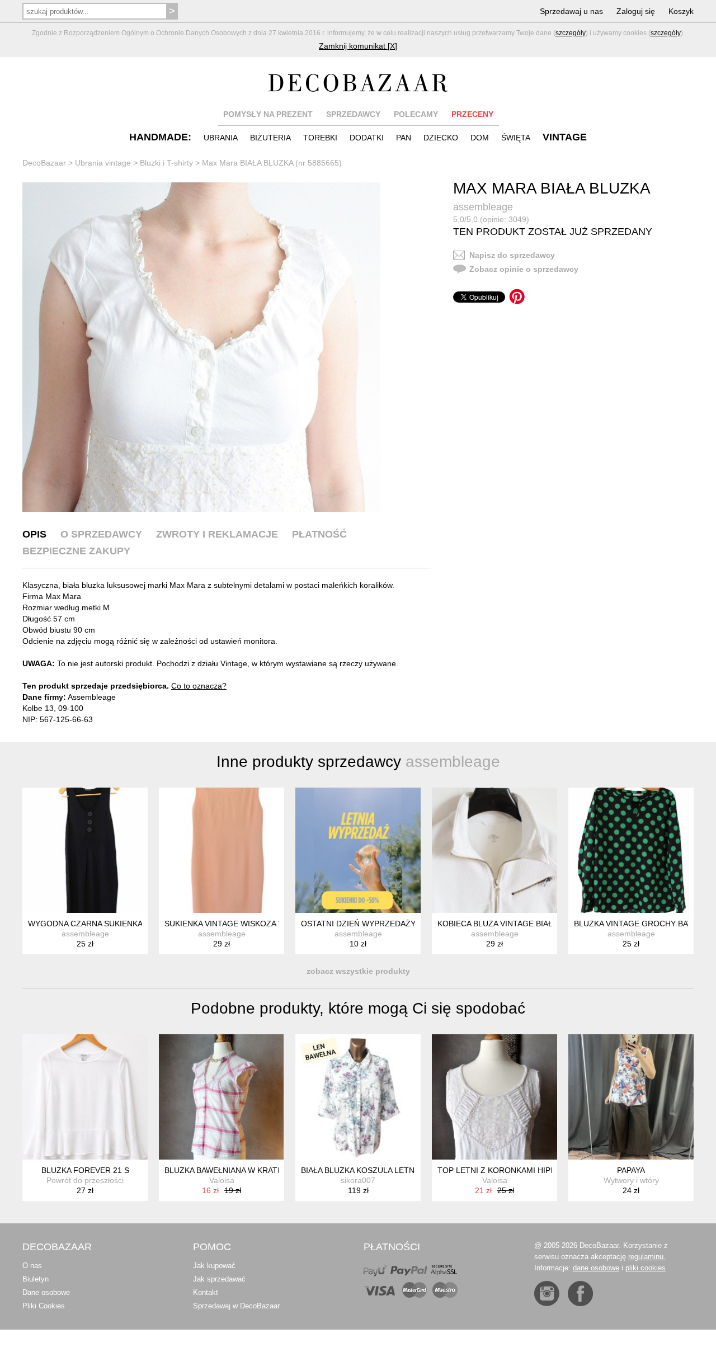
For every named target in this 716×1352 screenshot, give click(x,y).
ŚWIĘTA (515, 137)
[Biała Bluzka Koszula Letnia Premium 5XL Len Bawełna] (358, 1097)
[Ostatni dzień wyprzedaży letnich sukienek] (358, 850)
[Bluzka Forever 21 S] (85, 1097)
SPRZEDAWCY (353, 114)
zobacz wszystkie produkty (358, 971)
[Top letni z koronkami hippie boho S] (494, 1097)
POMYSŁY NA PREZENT (268, 114)
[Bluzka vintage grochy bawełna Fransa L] (631, 850)
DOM (479, 137)
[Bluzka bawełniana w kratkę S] (221, 1097)
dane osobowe (596, 1268)
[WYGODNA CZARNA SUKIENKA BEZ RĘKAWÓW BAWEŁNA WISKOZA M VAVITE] (85, 850)
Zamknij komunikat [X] (358, 45)
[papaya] (631, 1097)
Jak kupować (214, 1265)
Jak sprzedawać (219, 1279)
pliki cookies (645, 1268)
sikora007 (358, 1180)
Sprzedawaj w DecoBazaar (236, 1306)
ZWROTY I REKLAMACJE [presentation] (217, 534)
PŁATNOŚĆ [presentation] (319, 534)
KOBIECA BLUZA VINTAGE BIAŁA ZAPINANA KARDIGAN (538, 923)
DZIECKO (440, 137)
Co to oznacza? (199, 685)
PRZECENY (472, 114)
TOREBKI (320, 137)
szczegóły (570, 33)
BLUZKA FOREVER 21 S (85, 1170)
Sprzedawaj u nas (571, 11)
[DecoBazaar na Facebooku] (580, 1293)
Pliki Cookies (43, 1306)
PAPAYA (631, 1170)
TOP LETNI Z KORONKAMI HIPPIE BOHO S (516, 1170)
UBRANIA (221, 137)
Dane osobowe (46, 1292)
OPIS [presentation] (34, 534)
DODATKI (367, 137)
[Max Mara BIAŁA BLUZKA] (201, 347)
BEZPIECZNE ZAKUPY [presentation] (76, 551)
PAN (403, 137)
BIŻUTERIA (270, 137)
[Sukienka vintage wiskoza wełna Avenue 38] (221, 850)
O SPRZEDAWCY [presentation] (101, 534)
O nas (32, 1265)
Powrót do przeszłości (85, 1180)
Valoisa (221, 1180)
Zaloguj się (635, 11)
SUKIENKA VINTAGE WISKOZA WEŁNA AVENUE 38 (256, 923)
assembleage (483, 207)
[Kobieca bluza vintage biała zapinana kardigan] (494, 850)
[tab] (34, 534)
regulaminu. (647, 1256)
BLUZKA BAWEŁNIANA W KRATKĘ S (229, 1170)
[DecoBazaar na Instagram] (546, 1293)
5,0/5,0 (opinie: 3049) (491, 219)
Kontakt (205, 1292)
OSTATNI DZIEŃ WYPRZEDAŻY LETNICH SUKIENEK (396, 923)
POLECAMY (416, 114)
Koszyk (681, 11)
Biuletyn (35, 1279)
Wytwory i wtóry (631, 1180)
